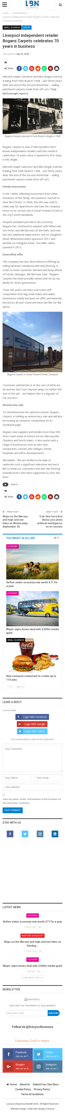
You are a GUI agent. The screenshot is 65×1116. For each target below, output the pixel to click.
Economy (12, 546)
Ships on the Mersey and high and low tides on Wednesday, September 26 (15, 521)
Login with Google (34, 724)
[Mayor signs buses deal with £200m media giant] (32, 608)
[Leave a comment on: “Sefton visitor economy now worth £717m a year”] (39, 926)
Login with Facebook (35, 717)
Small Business (12, 27)
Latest (26, 27)
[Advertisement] (32, 872)
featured (14, 484)
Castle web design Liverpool (41, 1108)
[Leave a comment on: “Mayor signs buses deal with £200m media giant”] (38, 971)
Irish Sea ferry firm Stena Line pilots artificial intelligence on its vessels (49, 521)
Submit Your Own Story (46, 1084)
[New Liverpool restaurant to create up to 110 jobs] (32, 655)
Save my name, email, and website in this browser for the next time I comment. (32, 800)
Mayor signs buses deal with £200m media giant (32, 965)
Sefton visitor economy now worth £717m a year (32, 921)
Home (13, 1084)
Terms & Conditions (32, 1094)
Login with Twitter (34, 731)
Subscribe (54, 1013)
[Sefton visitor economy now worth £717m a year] (32, 561)
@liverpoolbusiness (39, 1027)
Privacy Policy (42, 1089)
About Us (25, 1084)
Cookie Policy (23, 1089)
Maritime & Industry (32, 935)
